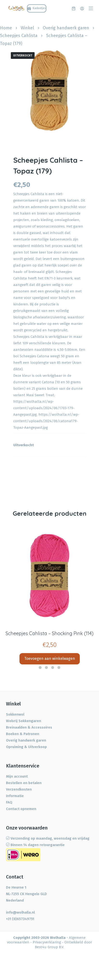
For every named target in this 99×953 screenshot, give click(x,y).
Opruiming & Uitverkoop (26, 747)
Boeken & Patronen (22, 734)
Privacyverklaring (47, 942)
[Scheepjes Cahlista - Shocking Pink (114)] (49, 576)
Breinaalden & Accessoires (29, 727)
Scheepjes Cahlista (18, 35)
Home (6, 28)
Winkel (27, 28)
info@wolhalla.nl (20, 912)
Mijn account (17, 776)
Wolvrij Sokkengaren (23, 721)
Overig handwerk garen (66, 28)
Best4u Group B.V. (49, 947)
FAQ (9, 802)
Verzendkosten (19, 789)
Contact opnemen (21, 809)
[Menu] (91, 8)
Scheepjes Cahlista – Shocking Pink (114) (49, 633)
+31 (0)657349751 (20, 919)
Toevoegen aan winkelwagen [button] (49, 658)
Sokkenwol (15, 714)
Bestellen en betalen (24, 783)
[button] (40, 667)
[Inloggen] (82, 8)
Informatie (15, 796)
